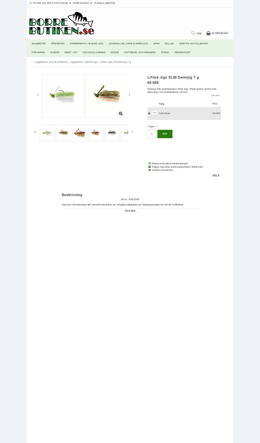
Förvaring (38, 52)
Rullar (169, 43)
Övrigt (165, 52)
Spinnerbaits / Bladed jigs (86, 43)
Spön (156, 43)
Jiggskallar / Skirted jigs (84, 62)
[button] (217, 33)
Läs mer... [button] (216, 95)
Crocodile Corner (94, 52)
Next (129, 94)
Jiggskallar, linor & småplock (128, 43)
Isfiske (115, 52)
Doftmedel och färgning (140, 52)
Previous (37, 94)
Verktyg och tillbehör (193, 43)
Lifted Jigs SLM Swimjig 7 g (115, 62)
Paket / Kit (71, 52)
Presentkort (183, 52)
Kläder (54, 52)
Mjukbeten (39, 43)
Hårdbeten (58, 43)
